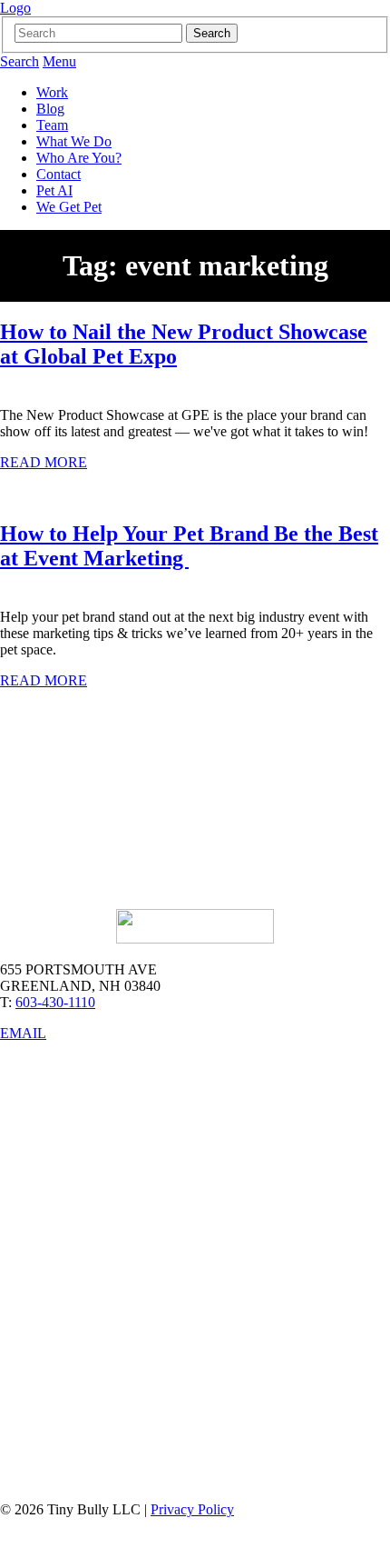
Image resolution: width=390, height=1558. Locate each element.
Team (52, 125)
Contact (58, 174)
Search (19, 61)
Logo (15, 7)
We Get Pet (69, 207)
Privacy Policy (192, 1509)
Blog (50, 108)
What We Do (74, 141)
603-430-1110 (55, 1002)
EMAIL (23, 1033)
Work (52, 92)
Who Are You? (79, 157)
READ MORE (43, 462)
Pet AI (54, 190)
